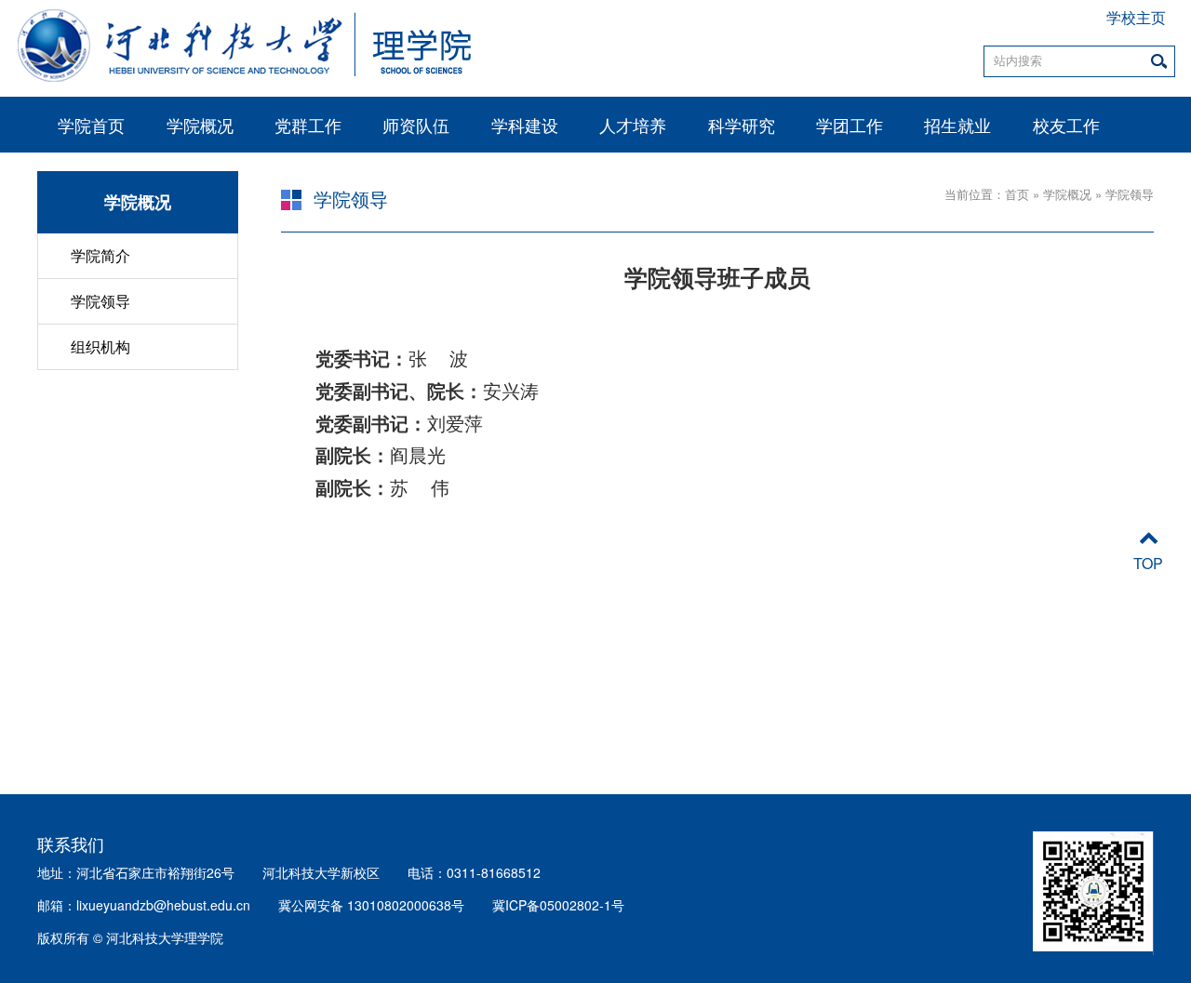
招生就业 (957, 125)
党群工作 (307, 125)
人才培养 (632, 125)
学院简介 (100, 255)
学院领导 (100, 301)
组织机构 (100, 346)
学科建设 (524, 125)
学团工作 (849, 125)
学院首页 (91, 125)
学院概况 (200, 125)
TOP (1148, 563)
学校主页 (1136, 18)
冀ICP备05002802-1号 (558, 905)
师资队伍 (415, 125)
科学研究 (741, 125)
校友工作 (1066, 125)
